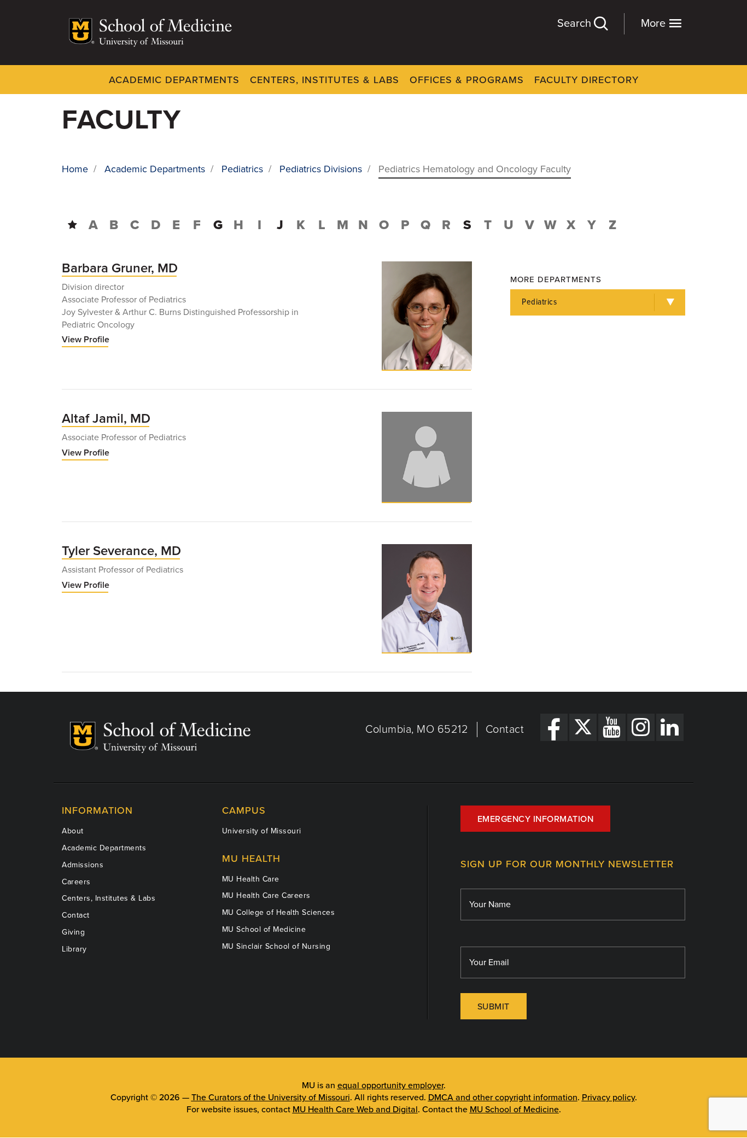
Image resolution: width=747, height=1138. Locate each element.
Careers (76, 881)
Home (75, 169)
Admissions (82, 864)
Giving (73, 932)
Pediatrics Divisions (320, 169)
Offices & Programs (467, 80)
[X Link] (583, 727)
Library (74, 949)
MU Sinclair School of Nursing (276, 946)
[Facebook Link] (554, 727)
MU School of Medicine (264, 929)
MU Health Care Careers (266, 895)
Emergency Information (535, 819)
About (73, 831)
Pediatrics (242, 169)
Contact (505, 729)
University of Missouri (261, 831)
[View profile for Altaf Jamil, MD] (427, 457)
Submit (493, 1006)
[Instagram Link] (641, 727)
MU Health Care (250, 879)
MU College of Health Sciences (278, 912)
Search (575, 23)
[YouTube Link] (612, 727)
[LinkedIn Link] (670, 727)
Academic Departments (174, 80)
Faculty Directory (586, 80)
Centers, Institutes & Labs (324, 80)
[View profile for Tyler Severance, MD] (427, 598)
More (654, 23)
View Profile (85, 340)
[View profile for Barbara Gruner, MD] (427, 315)
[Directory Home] (72, 225)
